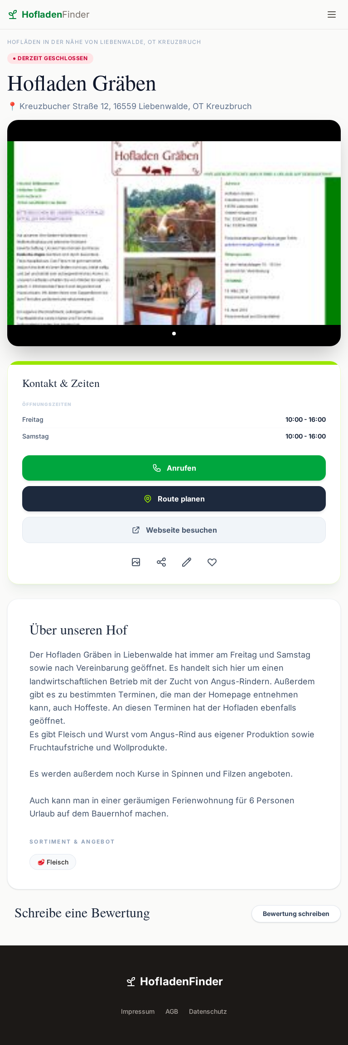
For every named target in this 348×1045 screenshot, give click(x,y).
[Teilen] (161, 562)
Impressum (138, 1011)
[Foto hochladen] (136, 562)
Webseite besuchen (181, 529)
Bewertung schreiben (296, 913)
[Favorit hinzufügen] (212, 562)
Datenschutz (208, 1011)
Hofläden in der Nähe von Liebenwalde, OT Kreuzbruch (104, 41)
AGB (171, 1011)
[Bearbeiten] (187, 562)
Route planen (181, 498)
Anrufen (181, 467)
